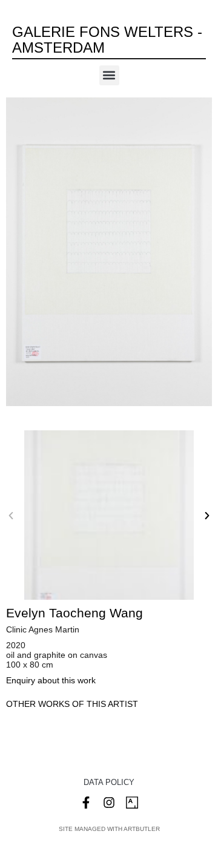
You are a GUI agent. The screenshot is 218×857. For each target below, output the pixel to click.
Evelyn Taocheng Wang (74, 613)
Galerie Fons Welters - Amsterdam (107, 40)
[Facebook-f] (86, 802)
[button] (109, 75)
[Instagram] (109, 802)
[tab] (72, 704)
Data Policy (109, 782)
